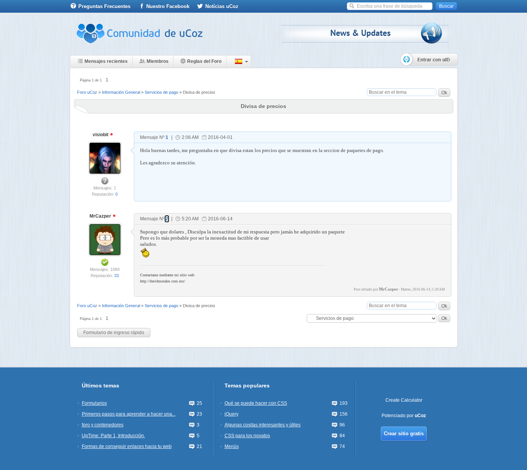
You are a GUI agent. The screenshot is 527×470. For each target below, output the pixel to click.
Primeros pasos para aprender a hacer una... (129, 414)
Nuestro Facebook (167, 6)
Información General (121, 92)
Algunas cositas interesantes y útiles (263, 425)
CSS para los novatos (247, 435)
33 (116, 275)
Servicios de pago (161, 92)
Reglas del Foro (204, 61)
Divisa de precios (199, 92)
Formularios (94, 403)
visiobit (101, 134)
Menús (232, 446)
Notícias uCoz (221, 6)
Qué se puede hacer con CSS (256, 403)
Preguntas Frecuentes (104, 6)
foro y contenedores (102, 425)
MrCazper (101, 216)
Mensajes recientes (106, 61)
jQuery (231, 414)
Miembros (158, 61)
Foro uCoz (87, 92)
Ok (444, 92)
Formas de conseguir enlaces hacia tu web (127, 446)
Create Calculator (403, 400)
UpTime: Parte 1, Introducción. (113, 435)
